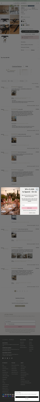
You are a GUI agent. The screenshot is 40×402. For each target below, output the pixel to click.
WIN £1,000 (29, 208)
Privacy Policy (34, 210)
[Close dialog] (36, 189)
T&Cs (29, 210)
